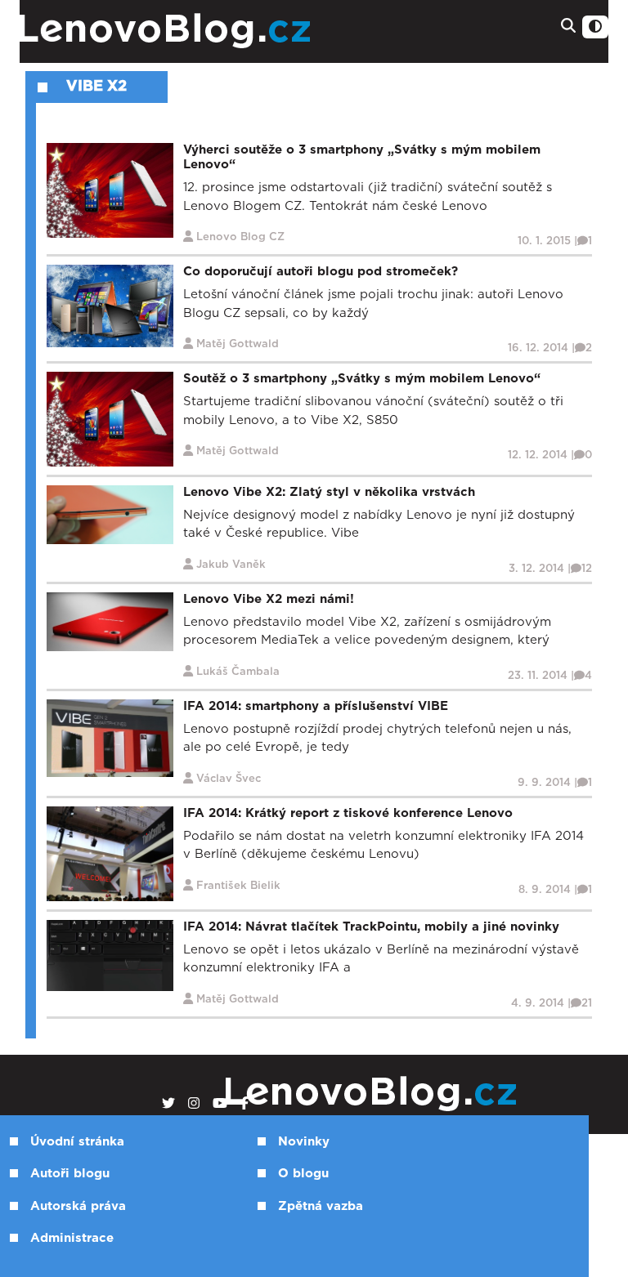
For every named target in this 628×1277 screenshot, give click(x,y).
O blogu (303, 1174)
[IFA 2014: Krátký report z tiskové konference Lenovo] (110, 853)
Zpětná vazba (320, 1206)
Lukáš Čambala (238, 672)
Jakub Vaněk (231, 565)
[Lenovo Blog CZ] (213, 31)
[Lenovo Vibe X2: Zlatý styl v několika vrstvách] (110, 514)
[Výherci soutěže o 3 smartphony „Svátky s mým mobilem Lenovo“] (110, 190)
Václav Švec (228, 779)
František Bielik (238, 886)
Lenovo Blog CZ (240, 237)
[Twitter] (168, 1103)
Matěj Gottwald (237, 344)
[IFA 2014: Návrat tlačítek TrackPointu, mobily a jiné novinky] (110, 955)
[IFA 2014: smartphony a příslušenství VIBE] (110, 737)
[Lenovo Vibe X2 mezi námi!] (110, 621)
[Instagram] (194, 1103)
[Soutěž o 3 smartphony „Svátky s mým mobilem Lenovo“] (110, 419)
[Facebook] (244, 1103)
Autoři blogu (70, 1174)
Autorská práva (78, 1206)
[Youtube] (220, 1103)
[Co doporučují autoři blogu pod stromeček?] (110, 305)
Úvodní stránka (77, 1142)
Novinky (304, 1142)
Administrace (72, 1238)
